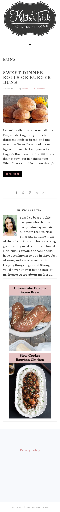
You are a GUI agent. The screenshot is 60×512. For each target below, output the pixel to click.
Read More (13, 174)
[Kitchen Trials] (30, 37)
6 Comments (40, 89)
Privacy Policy (30, 450)
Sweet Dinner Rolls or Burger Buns (27, 77)
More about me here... (36, 274)
